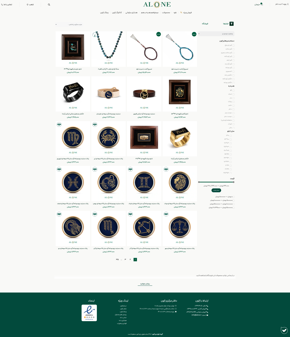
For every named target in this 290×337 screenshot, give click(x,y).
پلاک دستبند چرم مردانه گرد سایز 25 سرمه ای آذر (144, 248)
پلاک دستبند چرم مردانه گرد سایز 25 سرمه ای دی (73, 248)
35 (117, 259)
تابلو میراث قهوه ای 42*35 (144, 159)
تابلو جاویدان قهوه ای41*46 (73, 69)
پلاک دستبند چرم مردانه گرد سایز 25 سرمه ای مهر (180, 248)
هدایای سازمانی (131, 12)
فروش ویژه (186, 12)
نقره (175, 12)
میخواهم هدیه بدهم (149, 12)
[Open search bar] (49, 5)
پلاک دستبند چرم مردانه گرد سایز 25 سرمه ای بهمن (108, 203)
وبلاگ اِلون (104, 12)
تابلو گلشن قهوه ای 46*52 (179, 114)
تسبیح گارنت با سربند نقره (144, 69)
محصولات (166, 12)
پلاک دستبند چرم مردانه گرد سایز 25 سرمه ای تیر (108, 159)
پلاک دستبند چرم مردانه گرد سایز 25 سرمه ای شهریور (73, 159)
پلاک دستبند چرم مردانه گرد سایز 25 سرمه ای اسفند (72, 203)
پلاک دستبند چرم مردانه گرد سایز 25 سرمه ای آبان (108, 248)
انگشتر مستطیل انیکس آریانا (179, 159)
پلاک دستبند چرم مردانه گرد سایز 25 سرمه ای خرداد (144, 203)
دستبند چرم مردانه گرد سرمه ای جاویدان (109, 114)
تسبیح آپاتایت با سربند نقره (179, 69)
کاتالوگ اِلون (117, 12)
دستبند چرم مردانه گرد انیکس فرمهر (144, 114)
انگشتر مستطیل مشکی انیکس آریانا (73, 114)
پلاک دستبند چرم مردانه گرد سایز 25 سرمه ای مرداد (179, 203)
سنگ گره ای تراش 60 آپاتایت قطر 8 (108, 69)
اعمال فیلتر (216, 190)
